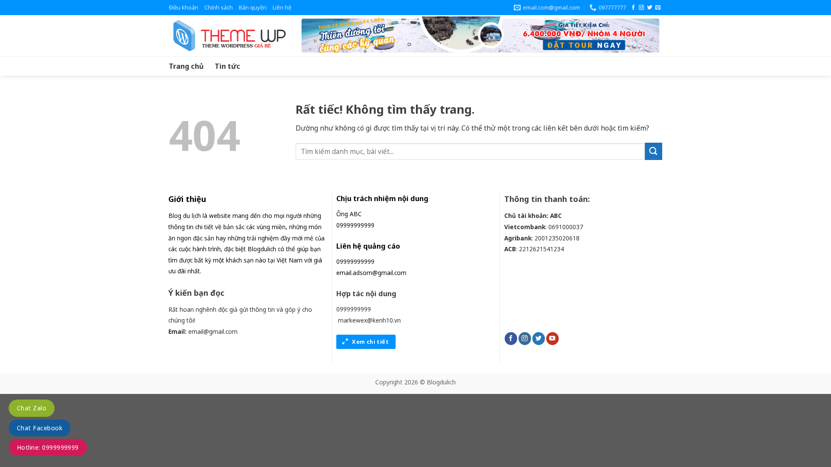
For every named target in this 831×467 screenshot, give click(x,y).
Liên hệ (282, 7)
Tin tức (227, 66)
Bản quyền (253, 7)
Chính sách (218, 7)
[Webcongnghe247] (227, 35)
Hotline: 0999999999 (48, 447)
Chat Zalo (31, 408)
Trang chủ (186, 66)
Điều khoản (183, 7)
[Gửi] (653, 151)
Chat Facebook (39, 428)
